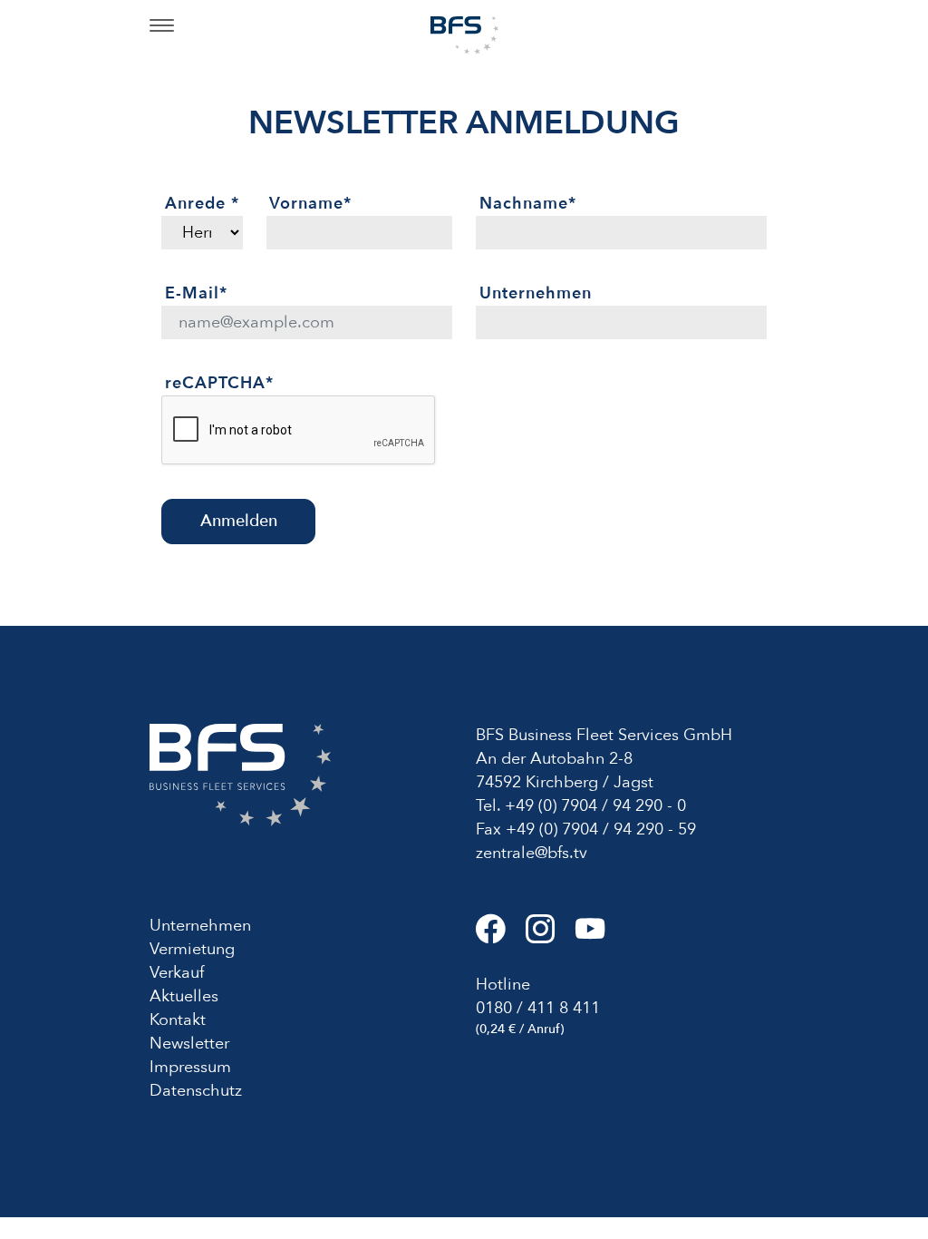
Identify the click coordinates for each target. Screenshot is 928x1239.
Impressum (190, 1067)
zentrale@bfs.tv (531, 853)
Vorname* (310, 203)
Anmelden (238, 521)
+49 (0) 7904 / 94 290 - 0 (595, 806)
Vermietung (192, 949)
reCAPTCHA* (219, 383)
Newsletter (189, 1043)
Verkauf (177, 972)
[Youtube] (598, 936)
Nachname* (527, 203)
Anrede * (202, 203)
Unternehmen (535, 293)
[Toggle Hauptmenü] (162, 27)
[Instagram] (550, 936)
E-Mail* (196, 293)
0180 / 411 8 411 (538, 1008)
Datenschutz (196, 1090)
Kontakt (178, 1020)
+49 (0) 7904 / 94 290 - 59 (601, 829)
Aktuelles (184, 996)
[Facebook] (501, 936)
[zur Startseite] (464, 34)
